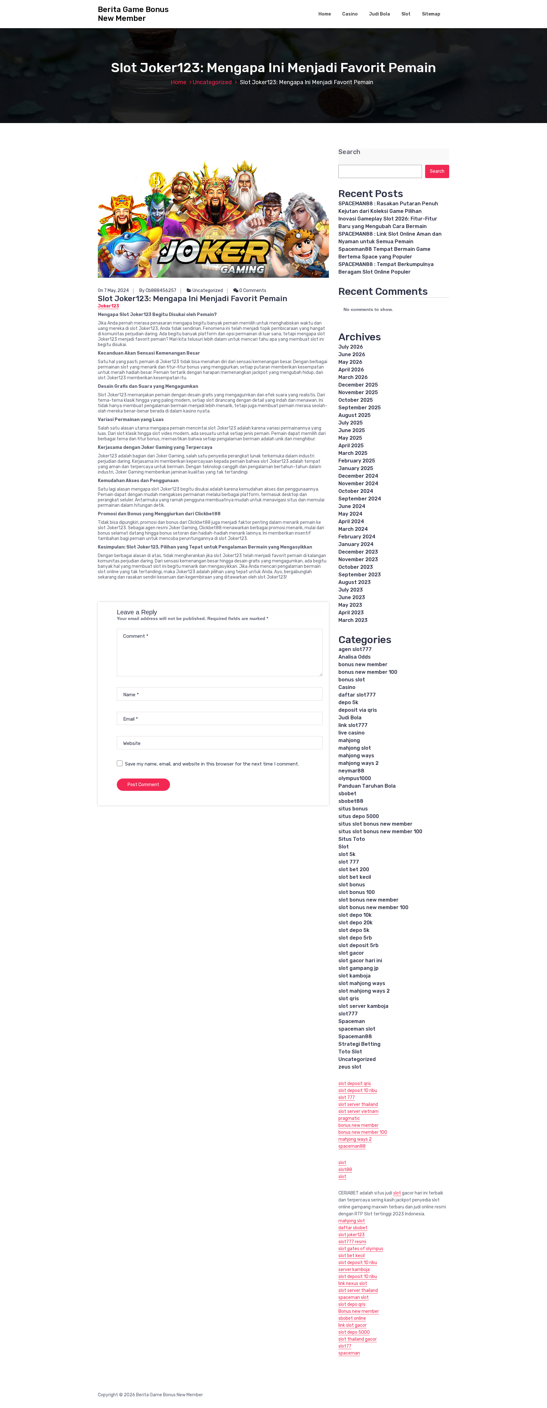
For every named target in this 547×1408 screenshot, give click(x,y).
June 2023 (351, 597)
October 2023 (355, 567)
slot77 (344, 1346)
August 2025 (354, 415)
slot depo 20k (355, 923)
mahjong (349, 740)
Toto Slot (350, 1052)
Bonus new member (358, 1311)
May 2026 (350, 362)
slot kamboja (354, 976)
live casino (351, 733)
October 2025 (355, 400)
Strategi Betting (359, 1044)
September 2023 (359, 575)
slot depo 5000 (354, 1332)
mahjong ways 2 (358, 763)
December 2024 (358, 476)
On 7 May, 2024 (113, 290)
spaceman (349, 1353)
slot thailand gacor (357, 1339)
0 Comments (252, 290)
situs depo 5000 (358, 816)
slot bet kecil (354, 877)
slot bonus (351, 885)
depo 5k (348, 702)
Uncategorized (212, 82)
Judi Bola (379, 14)
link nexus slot (352, 1283)
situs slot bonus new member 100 (380, 831)
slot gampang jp (359, 968)
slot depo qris (352, 1304)
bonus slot (351, 680)
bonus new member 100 (367, 672)
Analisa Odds (354, 657)
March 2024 (353, 529)
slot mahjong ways (361, 983)
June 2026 (351, 354)
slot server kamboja (363, 1006)
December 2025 (358, 385)
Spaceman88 (355, 1036)
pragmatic (349, 1118)
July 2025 (350, 423)
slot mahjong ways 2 (364, 991)
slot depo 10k (355, 915)
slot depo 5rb (355, 938)
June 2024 (351, 506)
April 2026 (351, 370)
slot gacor (351, 953)
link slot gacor (352, 1325)
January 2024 (356, 544)
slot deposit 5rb (358, 945)
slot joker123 (351, 1234)
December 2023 (358, 552)
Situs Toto (351, 839)
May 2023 (350, 605)
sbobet (347, 794)
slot (342, 1162)
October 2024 (355, 491)
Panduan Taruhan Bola (367, 786)
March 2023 (353, 620)
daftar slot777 (357, 695)
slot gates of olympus (360, 1248)
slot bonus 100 (356, 892)
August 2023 (354, 582)
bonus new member (362, 664)
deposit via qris (357, 710)
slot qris (348, 999)
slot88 (345, 1169)
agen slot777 (355, 649)
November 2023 (358, 559)
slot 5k (346, 854)
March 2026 (353, 377)
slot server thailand (358, 1104)
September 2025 (359, 408)
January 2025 (355, 468)
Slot (406, 14)
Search (349, 152)
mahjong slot (354, 748)
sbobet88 (350, 801)
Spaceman (351, 1021)
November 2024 (358, 484)
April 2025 (351, 446)
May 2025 (350, 438)
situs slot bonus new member (375, 824)
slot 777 (348, 862)
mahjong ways (356, 756)
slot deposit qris (354, 1083)
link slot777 (353, 725)
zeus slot (350, 1067)
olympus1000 (354, 778)
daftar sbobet (353, 1228)
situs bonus (353, 809)
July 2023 (350, 590)
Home (324, 14)
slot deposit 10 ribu (357, 1090)
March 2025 (353, 453)
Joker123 (108, 306)
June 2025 (351, 430)
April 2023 (351, 613)
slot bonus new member (368, 900)
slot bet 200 (353, 869)
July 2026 (350, 347)
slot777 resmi (352, 1241)
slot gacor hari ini (360, 961)
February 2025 (356, 461)
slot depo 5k (353, 930)
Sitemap (431, 14)
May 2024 (350, 514)
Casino (350, 14)
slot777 (348, 1014)
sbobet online (352, 1318)
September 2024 (359, 499)
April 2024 (351, 521)
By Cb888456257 (157, 290)
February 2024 (356, 537)
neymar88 (351, 771)
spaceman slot (356, 1029)
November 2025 (358, 392)
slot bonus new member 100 (373, 907)
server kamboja (354, 1269)
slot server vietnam (358, 1111)
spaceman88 (352, 1146)
